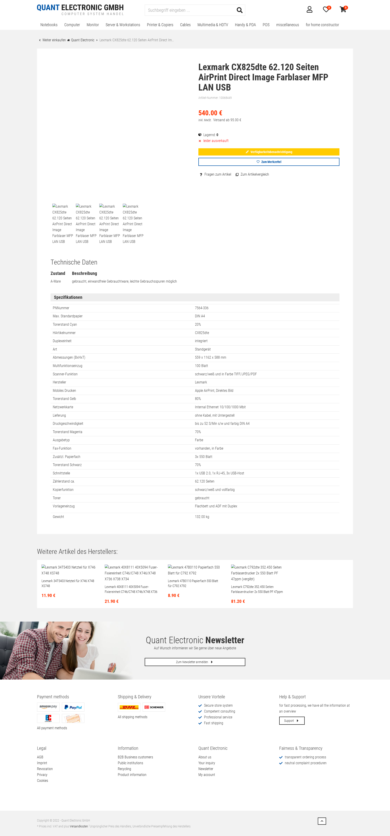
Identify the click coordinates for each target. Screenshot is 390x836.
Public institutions (130, 763)
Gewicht (58, 517)
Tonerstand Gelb (64, 399)
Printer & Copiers (160, 24)
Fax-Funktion (62, 448)
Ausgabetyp (61, 440)
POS (266, 24)
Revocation (45, 769)
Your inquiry (206, 763)
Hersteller (59, 382)
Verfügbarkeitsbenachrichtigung (271, 152)
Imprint (42, 763)
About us (204, 757)
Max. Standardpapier (68, 316)
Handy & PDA (245, 24)
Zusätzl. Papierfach (66, 457)
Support (289, 720)
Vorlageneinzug (64, 506)
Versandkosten (79, 826)
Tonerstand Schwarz (67, 465)
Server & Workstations (123, 24)
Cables (185, 24)
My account (206, 775)
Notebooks (49, 24)
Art (55, 349)
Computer (72, 24)
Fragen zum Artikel (217, 174)
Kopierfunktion (63, 490)
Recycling (124, 769)
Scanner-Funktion (65, 374)
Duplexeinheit (62, 341)
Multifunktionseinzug (67, 366)
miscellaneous (287, 24)
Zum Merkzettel (271, 162)
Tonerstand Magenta (67, 432)
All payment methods (52, 728)
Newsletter (205, 769)
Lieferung (59, 415)
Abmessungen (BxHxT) (69, 357)
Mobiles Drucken (64, 390)
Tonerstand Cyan (65, 324)
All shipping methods (132, 717)
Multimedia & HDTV (212, 24)
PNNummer (61, 308)
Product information (132, 775)
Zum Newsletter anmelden (192, 662)
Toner (57, 498)
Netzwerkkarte (63, 407)
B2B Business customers (135, 757)
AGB (40, 757)
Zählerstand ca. (64, 481)
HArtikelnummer (64, 333)
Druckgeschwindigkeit (68, 423)
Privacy (42, 775)
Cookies (42, 780)
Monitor (93, 24)
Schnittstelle (61, 473)
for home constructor (322, 24)
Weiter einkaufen (54, 40)
